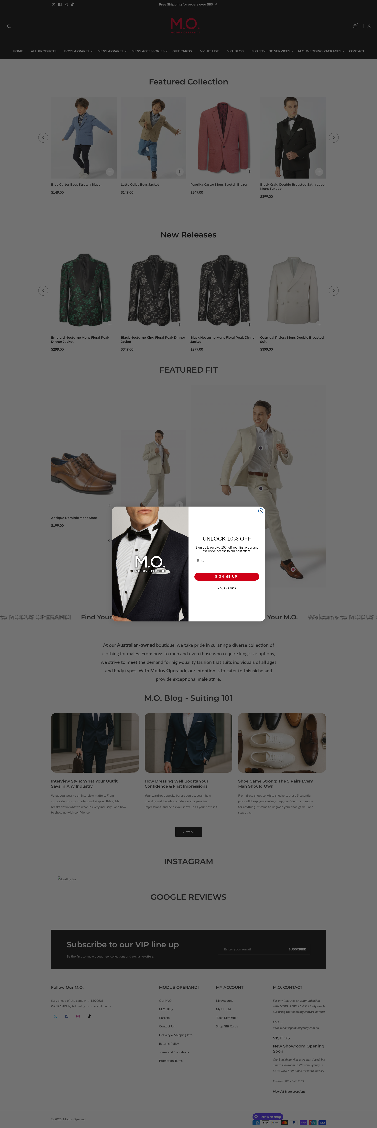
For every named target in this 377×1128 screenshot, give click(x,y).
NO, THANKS (227, 588)
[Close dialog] (260, 511)
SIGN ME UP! (227, 576)
